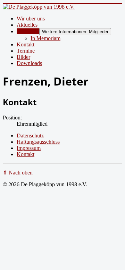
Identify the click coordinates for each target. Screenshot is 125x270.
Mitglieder (28, 31)
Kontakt (25, 44)
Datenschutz (30, 135)
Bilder (23, 57)
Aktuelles (27, 25)
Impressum (29, 148)
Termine (26, 51)
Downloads (29, 63)
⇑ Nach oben (18, 173)
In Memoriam (45, 38)
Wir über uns (31, 18)
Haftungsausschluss (38, 142)
